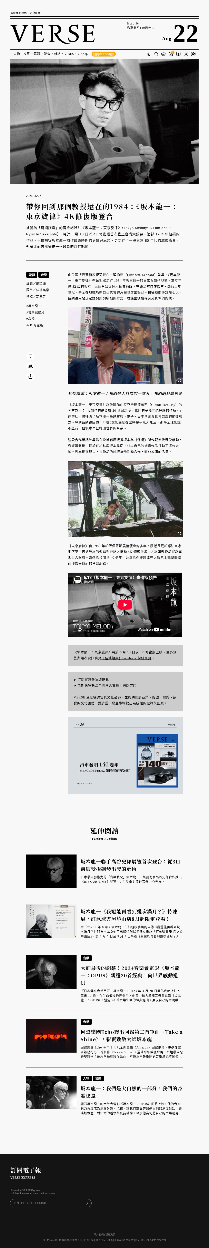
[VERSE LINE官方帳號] (193, 54)
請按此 (103, 680)
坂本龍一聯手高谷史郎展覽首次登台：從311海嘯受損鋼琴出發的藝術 (130, 865)
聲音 (47, 53)
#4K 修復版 (34, 325)
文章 (27, 53)
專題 (37, 53)
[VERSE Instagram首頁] (186, 54)
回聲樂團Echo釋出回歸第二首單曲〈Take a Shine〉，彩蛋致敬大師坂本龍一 (132, 1035)
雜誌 (57, 53)
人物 (16, 53)
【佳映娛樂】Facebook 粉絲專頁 (126, 658)
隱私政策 (110, 1234)
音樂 (44, 275)
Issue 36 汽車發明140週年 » (140, 25)
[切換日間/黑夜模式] (149, 54)
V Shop (83, 53)
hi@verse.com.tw (124, 1240)
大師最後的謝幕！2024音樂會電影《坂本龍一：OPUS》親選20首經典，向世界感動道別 (130, 975)
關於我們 (99, 1234)
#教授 (30, 318)
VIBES (69, 53)
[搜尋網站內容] (156, 54)
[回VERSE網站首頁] (52, 33)
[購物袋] (171, 54)
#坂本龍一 (33, 306)
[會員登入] (163, 54)
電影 (32, 275)
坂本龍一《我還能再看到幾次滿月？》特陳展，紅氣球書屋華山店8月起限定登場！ (129, 915)
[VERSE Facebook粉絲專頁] (178, 54)
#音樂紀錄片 (35, 312)
